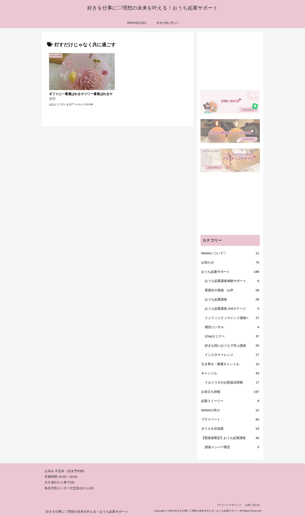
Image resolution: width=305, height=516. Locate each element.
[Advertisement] (230, 60)
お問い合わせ (252, 504)
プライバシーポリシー (229, 504)
